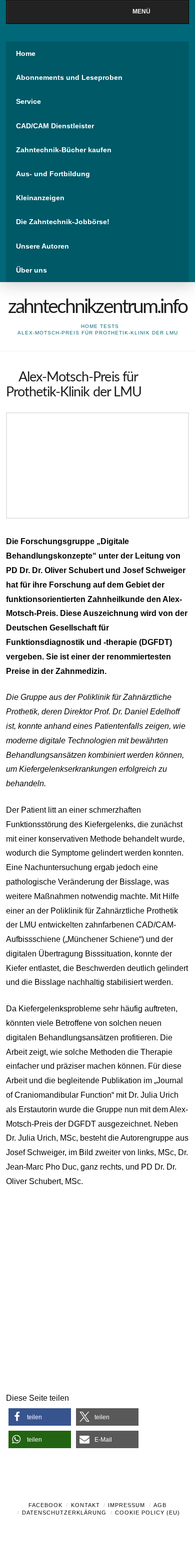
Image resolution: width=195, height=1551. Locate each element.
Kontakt (85, 1505)
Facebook (45, 1505)
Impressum (126, 1505)
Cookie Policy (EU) (147, 1513)
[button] (39, 1417)
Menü (141, 11)
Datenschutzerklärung (64, 1513)
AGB (160, 1505)
